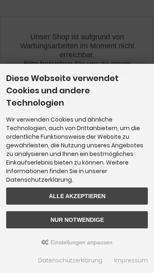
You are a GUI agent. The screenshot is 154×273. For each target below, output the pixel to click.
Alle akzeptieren (77, 196)
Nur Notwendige (77, 220)
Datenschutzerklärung (70, 260)
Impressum (131, 260)
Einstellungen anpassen (81, 242)
